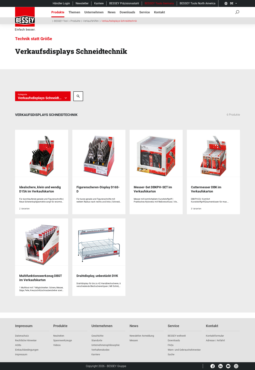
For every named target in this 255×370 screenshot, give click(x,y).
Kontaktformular (215, 335)
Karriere (99, 3)
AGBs (18, 345)
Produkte (75, 21)
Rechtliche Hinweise (25, 340)
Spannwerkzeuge (62, 340)
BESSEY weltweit (177, 335)
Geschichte (97, 335)
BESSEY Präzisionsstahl (124, 3)
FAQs (170, 345)
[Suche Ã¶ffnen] (78, 96)
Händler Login (61, 3)
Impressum (21, 354)
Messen (134, 340)
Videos (57, 345)
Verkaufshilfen (91, 21)
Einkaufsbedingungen (27, 349)
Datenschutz (22, 335)
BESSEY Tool (61, 21)
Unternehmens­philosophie (105, 345)
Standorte (96, 340)
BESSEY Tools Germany (159, 3)
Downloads (174, 340)
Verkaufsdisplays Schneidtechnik (119, 21)
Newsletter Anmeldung (142, 335)
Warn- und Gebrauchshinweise (184, 349)
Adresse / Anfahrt (215, 340)
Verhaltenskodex (100, 349)
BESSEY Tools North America (197, 3)
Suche (171, 354)
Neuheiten (58, 335)
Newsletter (82, 3)
